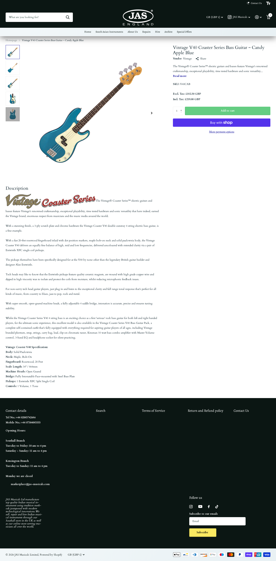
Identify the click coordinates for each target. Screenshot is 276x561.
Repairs (146, 32)
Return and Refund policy (205, 410)
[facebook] (209, 506)
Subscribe (203, 532)
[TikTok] (216, 506)
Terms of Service (153, 410)
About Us (133, 32)
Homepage (11, 40)
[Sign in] (258, 17)
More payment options (221, 132)
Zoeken (68, 17)
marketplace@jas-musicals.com (30, 484)
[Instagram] (191, 506)
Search (101, 410)
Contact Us (241, 410)
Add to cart (228, 110)
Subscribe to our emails (203, 514)
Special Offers (184, 32)
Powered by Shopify (51, 554)
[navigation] (13, 52)
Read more (180, 76)
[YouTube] (200, 506)
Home (87, 32)
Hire (157, 32)
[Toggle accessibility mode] (268, 3)
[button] (152, 113)
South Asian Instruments (109, 32)
